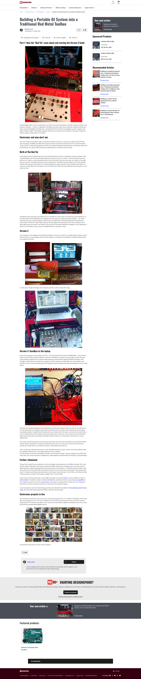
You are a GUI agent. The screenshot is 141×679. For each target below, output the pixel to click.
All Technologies (40, 12)
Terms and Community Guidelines (55, 675)
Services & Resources (75, 7)
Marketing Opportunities (91, 675)
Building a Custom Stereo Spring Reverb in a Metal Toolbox (108, 101)
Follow (70, 562)
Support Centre (89, 7)
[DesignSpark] (25, 671)
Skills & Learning (60, 7)
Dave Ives (30, 29)
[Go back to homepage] (26, 2)
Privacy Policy (42, 675)
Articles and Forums (46, 7)
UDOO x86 (72, 355)
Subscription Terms (69, 675)
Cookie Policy (34, 675)
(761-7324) (77, 480)
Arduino (48, 12)
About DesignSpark (24, 675)
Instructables (24, 480)
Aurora (66, 478)
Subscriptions (23, 7)
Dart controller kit (49, 480)
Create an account (70, 592)
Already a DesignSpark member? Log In (70, 597)
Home (21, 12)
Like (24, 552)
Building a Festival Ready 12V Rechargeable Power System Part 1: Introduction (109, 112)
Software (33, 7)
